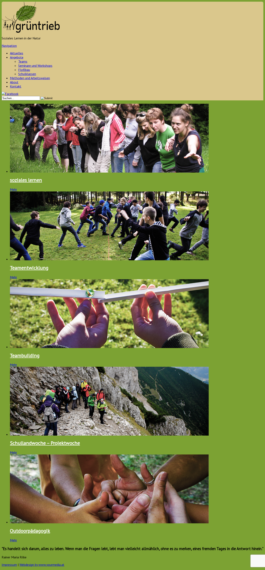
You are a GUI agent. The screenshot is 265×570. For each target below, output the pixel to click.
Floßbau (24, 70)
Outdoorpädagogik (30, 530)
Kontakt (15, 86)
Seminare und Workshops (35, 65)
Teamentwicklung (29, 267)
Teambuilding (25, 355)
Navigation (9, 46)
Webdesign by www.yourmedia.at (41, 565)
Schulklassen (27, 74)
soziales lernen (26, 180)
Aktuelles (16, 53)
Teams (22, 61)
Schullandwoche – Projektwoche (45, 443)
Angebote (16, 57)
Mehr (13, 189)
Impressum (9, 565)
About (14, 82)
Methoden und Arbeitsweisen (30, 78)
